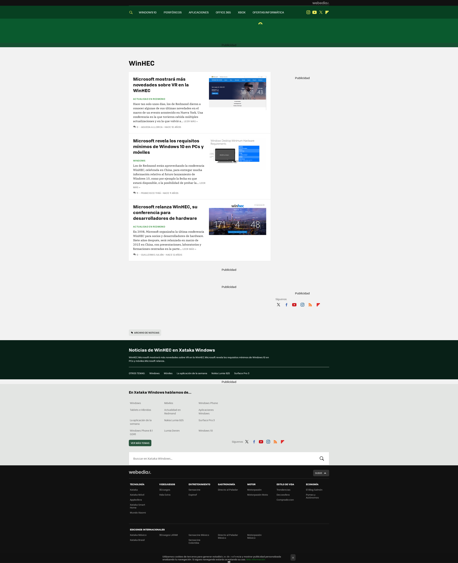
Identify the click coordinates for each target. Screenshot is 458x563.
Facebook (286, 304)
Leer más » (191, 121)
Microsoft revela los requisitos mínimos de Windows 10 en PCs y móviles (168, 146)
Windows (139, 160)
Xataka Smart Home (137, 506)
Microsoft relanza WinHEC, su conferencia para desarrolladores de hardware (165, 212)
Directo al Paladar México (228, 536)
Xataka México (138, 535)
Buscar (322, 458)
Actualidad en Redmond (149, 98)
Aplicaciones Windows (206, 411)
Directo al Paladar (228, 489)
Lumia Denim (172, 430)
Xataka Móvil (137, 494)
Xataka (134, 489)
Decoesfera (283, 494)
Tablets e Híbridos (140, 410)
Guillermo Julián (152, 254)
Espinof (193, 494)
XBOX (241, 12)
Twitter (321, 12)
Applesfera (136, 499)
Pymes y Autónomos (312, 496)
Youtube (314, 12)
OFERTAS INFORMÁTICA (268, 12)
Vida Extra (164, 494)
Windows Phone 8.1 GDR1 (141, 432)
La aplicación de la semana (192, 373)
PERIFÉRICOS (173, 12)
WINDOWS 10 (148, 12)
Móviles (168, 373)
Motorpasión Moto (257, 494)
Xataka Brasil (137, 540)
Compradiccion (285, 499)
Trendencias (283, 489)
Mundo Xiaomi (138, 512)
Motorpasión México (254, 536)
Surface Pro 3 (241, 373)
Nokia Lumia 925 (220, 373)
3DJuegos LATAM (168, 535)
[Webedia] (320, 3)
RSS (310, 304)
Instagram (308, 12)
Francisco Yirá (151, 193)
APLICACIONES (199, 12)
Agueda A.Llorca (151, 127)
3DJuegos (164, 489)
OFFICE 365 (223, 12)
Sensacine (194, 489)
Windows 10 (206, 430)
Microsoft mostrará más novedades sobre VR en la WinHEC (161, 84)
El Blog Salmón (314, 489)
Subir (318, 473)
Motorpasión (254, 489)
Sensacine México (199, 535)
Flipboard (327, 12)
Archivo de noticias (146, 332)
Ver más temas (140, 443)
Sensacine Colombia (194, 541)
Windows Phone (208, 403)
